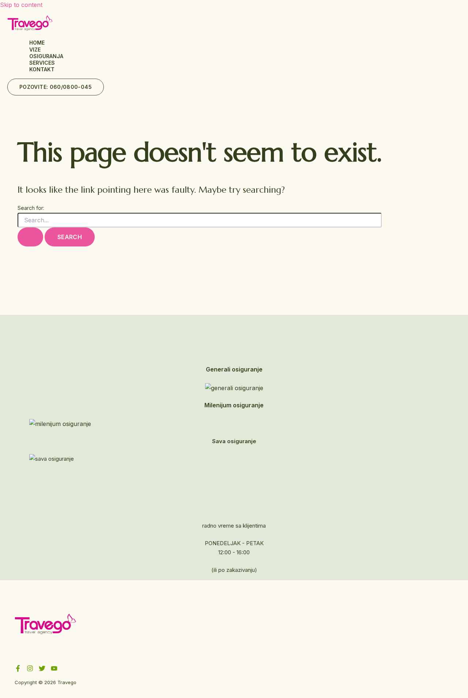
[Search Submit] (30, 236)
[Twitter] (42, 669)
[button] (55, 87)
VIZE (35, 49)
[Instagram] (30, 669)
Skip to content (21, 4)
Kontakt (41, 69)
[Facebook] (18, 669)
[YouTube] (54, 669)
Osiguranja (46, 56)
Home (37, 42)
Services (42, 63)
